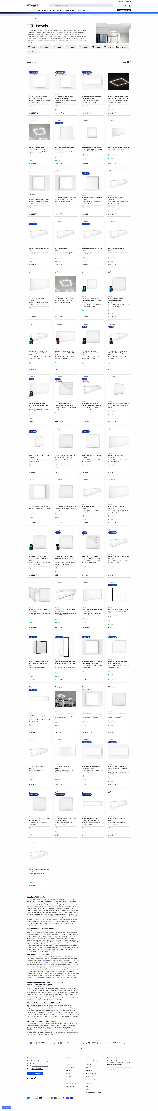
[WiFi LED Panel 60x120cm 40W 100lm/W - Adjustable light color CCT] (39, 388)
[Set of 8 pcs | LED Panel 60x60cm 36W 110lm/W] (39, 594)
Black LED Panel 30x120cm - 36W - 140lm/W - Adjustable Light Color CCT (65, 663)
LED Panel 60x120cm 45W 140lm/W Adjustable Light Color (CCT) (117, 768)
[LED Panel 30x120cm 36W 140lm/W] (92, 491)
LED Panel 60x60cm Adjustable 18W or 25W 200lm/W (38, 97)
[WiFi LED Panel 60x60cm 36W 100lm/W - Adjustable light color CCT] (92, 336)
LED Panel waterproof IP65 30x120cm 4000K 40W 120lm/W (91, 404)
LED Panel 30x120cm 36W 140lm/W (89, 507)
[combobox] (81, 5)
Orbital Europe (34, 1105)
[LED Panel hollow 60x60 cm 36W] (65, 283)
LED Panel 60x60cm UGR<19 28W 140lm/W (65, 148)
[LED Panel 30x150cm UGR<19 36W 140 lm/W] (39, 854)
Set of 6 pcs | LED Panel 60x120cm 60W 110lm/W (92, 610)
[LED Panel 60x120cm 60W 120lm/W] (118, 441)
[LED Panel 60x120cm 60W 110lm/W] (39, 283)
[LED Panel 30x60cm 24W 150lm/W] (118, 132)
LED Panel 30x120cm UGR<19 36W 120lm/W (92, 249)
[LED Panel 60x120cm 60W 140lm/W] (118, 491)
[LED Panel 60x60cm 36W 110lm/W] (39, 182)
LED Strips (68, 1076)
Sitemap (88, 1089)
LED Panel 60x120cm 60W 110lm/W (36, 299)
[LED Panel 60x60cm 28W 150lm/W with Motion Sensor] (65, 804)
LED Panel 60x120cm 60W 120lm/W (116, 456)
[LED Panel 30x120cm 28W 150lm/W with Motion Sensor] (92, 804)
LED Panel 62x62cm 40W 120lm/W (65, 456)
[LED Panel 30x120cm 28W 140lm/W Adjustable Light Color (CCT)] (39, 699)
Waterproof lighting (56, 10)
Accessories (81, 10)
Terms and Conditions (92, 1080)
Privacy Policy (89, 1070)
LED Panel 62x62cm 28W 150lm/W (118, 714)
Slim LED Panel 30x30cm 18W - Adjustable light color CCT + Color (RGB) (91, 300)
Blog (87, 1086)
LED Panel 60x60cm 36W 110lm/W (39, 199)
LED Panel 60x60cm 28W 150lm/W (92, 714)
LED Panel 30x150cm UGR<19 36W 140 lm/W (39, 870)
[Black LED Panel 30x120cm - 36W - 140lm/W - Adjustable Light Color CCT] (65, 646)
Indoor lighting (42, 10)
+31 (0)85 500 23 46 (37, 1069)
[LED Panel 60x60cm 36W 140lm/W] (39, 491)
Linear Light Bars (70, 1080)
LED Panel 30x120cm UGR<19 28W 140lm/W (39, 249)
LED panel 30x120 (54, 1010)
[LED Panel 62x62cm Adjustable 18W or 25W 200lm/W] (65, 81)
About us (88, 1083)
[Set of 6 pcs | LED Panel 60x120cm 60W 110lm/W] (92, 594)
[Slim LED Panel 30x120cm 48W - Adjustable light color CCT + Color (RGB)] (39, 336)
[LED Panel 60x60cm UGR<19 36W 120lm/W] (92, 182)
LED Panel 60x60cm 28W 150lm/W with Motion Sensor (65, 819)
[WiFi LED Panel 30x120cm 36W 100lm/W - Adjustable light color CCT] (118, 336)
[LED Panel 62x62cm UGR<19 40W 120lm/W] (92, 441)
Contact (121, 1)
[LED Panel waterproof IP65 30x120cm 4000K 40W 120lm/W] (92, 388)
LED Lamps (30, 10)
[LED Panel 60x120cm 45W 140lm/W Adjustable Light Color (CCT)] (118, 751)
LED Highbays (70, 1067)
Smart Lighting (70, 1070)
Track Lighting (70, 1086)
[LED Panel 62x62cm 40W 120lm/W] (65, 441)
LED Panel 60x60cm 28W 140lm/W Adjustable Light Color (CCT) (92, 662)
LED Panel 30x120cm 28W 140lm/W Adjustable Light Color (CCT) (38, 715)
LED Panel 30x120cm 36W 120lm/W (63, 249)
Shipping (88, 1064)
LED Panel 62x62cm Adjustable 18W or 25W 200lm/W (64, 97)
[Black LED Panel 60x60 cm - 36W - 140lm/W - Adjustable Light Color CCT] (118, 594)
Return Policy (89, 1067)
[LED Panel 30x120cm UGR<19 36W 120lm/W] (92, 233)
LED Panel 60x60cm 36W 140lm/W (39, 506)
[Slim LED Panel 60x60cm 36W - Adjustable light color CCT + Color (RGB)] (118, 283)
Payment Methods (91, 1073)
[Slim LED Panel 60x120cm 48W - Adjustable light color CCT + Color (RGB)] (65, 336)
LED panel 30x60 (69, 906)
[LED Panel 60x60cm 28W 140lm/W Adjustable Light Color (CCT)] (92, 646)
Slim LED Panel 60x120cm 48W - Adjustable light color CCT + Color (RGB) (65, 353)
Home (28, 18)
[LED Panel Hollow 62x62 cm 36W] (65, 699)
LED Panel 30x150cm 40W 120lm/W (116, 249)
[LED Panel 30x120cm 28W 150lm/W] (39, 751)
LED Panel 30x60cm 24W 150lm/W (118, 147)
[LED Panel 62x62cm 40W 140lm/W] (65, 491)
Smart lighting (70, 10)
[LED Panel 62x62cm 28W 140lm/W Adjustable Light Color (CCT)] (118, 646)
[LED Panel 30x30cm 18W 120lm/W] (92, 132)
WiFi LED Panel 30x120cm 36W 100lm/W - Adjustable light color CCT (118, 353)
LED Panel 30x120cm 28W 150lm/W (36, 767)
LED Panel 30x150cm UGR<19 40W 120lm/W (118, 557)
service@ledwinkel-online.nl (40, 1066)
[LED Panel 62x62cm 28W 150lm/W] (118, 699)
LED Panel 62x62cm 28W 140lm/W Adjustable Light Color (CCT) (118, 662)
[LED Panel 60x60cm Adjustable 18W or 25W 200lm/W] (39, 81)
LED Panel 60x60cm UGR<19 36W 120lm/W (92, 198)
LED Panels (33, 18)
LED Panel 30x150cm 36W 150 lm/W (117, 819)
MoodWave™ (69, 1064)
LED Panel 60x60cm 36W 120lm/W (65, 197)
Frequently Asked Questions (93, 1061)
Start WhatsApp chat (35, 1073)
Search (67, 1061)
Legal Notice (89, 1076)
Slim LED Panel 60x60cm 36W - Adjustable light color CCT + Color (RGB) (118, 300)
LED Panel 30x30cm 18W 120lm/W (92, 147)
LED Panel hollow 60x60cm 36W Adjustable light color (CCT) (38, 148)
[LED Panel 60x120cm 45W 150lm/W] (65, 751)
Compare (123, 62)
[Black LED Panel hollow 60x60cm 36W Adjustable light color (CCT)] (118, 81)
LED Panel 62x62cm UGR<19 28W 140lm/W (39, 456)
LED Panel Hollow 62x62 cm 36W (65, 714)
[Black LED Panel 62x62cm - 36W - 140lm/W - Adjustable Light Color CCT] (39, 646)
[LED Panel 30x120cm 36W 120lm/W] (65, 233)
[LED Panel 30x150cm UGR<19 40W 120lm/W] (118, 542)
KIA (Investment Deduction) (93, 1092)
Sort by (29, 62)
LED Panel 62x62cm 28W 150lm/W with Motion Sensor (39, 819)
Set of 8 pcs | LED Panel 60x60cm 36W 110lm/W (38, 610)
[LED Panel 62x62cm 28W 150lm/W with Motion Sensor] (39, 804)
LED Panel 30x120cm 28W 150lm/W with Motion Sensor (90, 819)
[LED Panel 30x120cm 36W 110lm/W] (118, 182)
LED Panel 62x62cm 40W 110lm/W (118, 403)
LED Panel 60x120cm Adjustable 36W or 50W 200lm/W (91, 767)
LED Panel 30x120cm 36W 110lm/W (116, 198)
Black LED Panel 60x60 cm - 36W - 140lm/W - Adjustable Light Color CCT (118, 611)
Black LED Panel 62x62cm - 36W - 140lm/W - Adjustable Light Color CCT (39, 663)
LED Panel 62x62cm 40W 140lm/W (65, 506)
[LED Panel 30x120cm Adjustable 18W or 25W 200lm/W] (92, 81)
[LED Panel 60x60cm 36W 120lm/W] (65, 182)
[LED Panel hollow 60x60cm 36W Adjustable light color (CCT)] (39, 132)
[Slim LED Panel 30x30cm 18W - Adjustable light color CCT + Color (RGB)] (92, 283)
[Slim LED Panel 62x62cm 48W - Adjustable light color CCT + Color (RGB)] (39, 542)
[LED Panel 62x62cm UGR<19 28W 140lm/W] (39, 441)
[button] (130, 5)
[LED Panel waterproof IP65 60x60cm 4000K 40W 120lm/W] (65, 388)
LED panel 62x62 (37, 990)
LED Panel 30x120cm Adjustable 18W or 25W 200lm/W (91, 97)
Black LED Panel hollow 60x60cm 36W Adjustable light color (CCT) (118, 97)
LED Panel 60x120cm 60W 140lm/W (116, 507)
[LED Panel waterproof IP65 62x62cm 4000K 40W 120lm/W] (92, 542)
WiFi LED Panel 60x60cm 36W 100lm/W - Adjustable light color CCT (91, 353)
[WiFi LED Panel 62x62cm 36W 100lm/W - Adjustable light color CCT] (65, 542)
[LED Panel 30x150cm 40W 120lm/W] (118, 233)
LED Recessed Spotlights (73, 1083)
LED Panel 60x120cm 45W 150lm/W (63, 767)
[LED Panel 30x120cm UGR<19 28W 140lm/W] (39, 233)
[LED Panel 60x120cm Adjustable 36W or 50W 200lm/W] (92, 751)
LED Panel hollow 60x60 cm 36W (65, 298)
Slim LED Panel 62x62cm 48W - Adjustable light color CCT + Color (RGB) (38, 558)
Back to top (79, 1048)
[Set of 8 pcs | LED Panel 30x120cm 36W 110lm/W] (65, 594)
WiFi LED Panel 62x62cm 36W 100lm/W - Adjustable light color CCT (64, 558)
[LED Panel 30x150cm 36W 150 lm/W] (118, 804)
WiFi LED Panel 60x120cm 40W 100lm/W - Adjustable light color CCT (38, 405)
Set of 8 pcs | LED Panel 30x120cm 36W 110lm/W (65, 610)
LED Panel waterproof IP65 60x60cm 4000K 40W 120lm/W (64, 404)
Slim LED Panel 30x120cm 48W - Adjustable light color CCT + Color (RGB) (38, 353)
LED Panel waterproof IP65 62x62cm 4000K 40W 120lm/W (91, 557)
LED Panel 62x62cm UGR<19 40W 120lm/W (92, 456)
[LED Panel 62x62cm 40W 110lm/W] (118, 388)
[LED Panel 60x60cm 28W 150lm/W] (92, 699)
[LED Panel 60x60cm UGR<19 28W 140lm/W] (65, 132)
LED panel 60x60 (49, 960)
